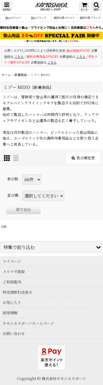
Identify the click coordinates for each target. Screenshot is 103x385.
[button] (6, 6)
